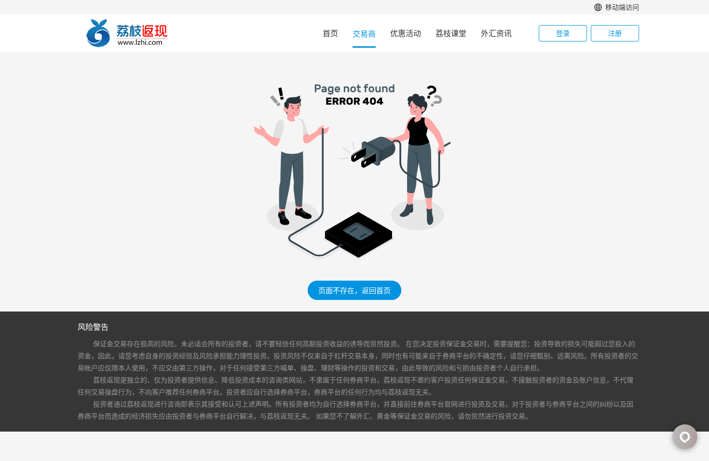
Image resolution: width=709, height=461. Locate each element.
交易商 (364, 33)
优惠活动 (405, 33)
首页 (330, 33)
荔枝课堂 (451, 33)
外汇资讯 (496, 33)
